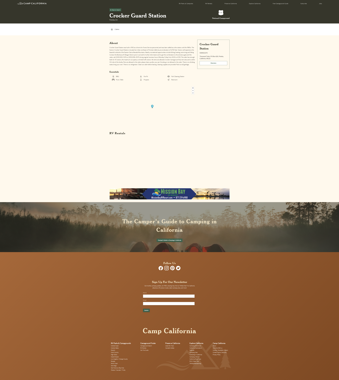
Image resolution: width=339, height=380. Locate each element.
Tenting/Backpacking (195, 363)
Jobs (320, 3)
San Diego (114, 365)
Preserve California (231, 3)
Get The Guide (144, 350)
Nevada (113, 361)
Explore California (254, 3)
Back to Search (116, 10)
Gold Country (115, 352)
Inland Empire (115, 357)
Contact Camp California (219, 352)
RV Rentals (208, 3)
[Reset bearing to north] (193, 93)
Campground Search (146, 346)
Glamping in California (196, 354)
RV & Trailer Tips (194, 361)
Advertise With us (217, 348)
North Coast (114, 363)
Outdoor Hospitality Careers (220, 350)
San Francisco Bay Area (117, 368)
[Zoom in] (193, 88)
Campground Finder (148, 343)
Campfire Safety (169, 348)
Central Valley (115, 348)
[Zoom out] (193, 90)
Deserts (113, 350)
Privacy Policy (216, 354)
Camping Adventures (195, 346)
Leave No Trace (169, 346)
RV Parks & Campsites (186, 3)
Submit (146, 310)
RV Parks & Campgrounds (121, 343)
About (214, 346)
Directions (213, 63)
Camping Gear (194, 352)
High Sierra (114, 354)
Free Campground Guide (280, 3)
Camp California (219, 343)
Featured (192, 350)
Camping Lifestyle (195, 357)
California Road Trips (195, 359)
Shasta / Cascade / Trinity (118, 370)
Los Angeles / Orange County (119, 359)
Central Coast (114, 346)
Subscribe (304, 3)
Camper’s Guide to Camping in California (169, 240)
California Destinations (196, 348)
